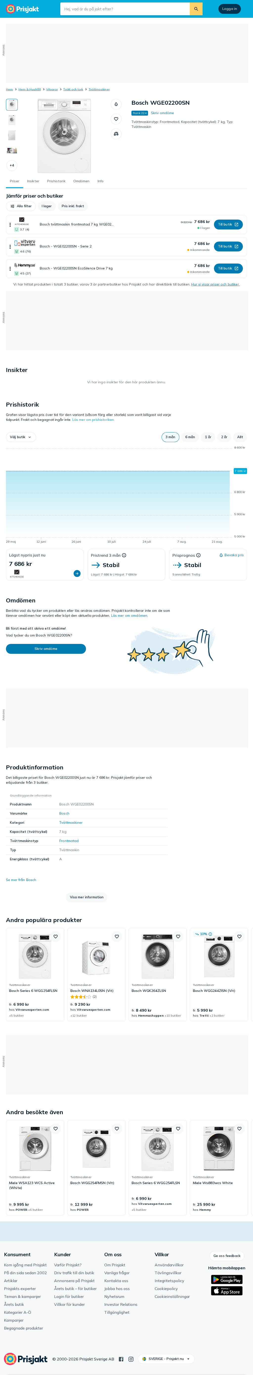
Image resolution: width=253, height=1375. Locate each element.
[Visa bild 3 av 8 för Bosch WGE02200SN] (12, 135)
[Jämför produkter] (116, 133)
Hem (9, 89)
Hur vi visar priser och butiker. (215, 284)
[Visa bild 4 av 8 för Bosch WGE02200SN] (12, 151)
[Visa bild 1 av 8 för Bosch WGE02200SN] (12, 105)
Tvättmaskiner (99, 89)
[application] (126, 495)
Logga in (229, 8)
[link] (35, 974)
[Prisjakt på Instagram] (131, 1358)
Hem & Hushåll (30, 89)
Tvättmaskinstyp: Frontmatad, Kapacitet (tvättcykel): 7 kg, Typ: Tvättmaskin (182, 124)
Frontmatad (69, 841)
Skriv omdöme (162, 113)
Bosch (64, 813)
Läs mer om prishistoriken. (93, 419)
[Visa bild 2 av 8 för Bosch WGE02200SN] (12, 120)
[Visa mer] (10, 224)
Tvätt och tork (73, 89)
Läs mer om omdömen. (129, 615)
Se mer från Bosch (21, 880)
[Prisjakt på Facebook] (121, 1358)
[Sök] (196, 8)
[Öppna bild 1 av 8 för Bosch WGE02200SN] (64, 136)
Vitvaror (52, 89)
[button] (11, 165)
